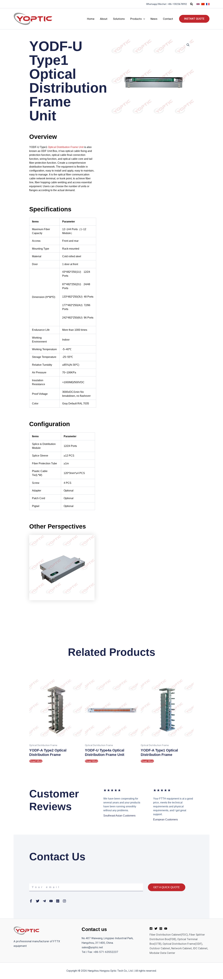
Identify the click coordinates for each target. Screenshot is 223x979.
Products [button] (136, 18)
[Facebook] (151, 928)
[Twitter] (155, 928)
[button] (191, 4)
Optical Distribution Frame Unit (65, 147)
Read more (35, 761)
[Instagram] (160, 928)
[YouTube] (165, 928)
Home (90, 18)
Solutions (119, 18)
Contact (168, 18)
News (154, 18)
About (103, 18)
